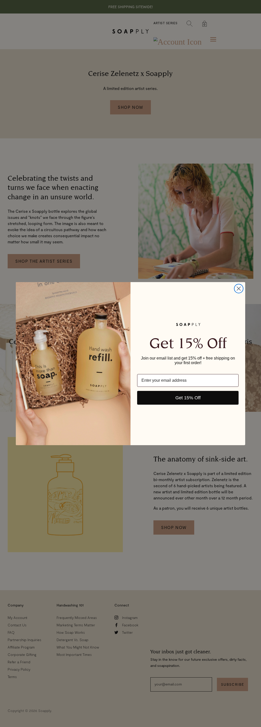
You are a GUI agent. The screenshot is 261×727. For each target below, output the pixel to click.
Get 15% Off (188, 397)
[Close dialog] (238, 288)
